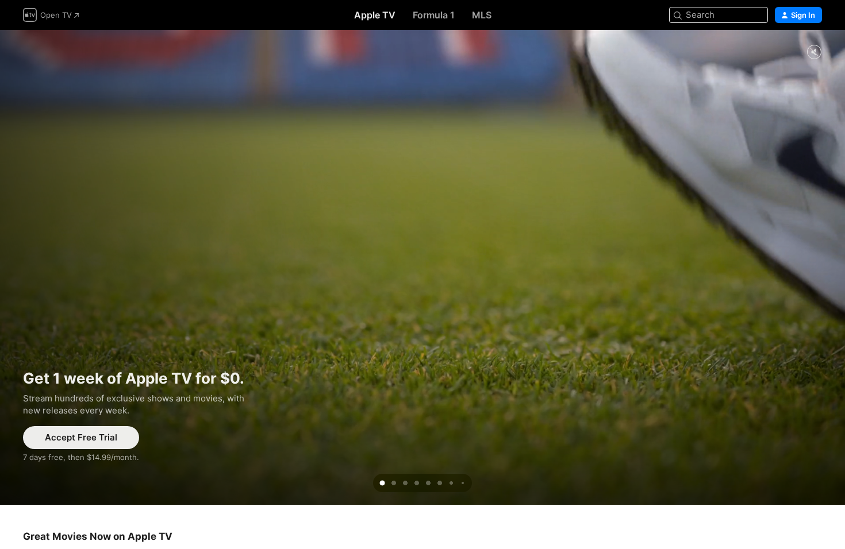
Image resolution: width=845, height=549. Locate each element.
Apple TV (374, 15)
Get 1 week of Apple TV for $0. (422, 267)
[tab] (382, 483)
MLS (481, 15)
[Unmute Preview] (814, 52)
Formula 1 (434, 15)
